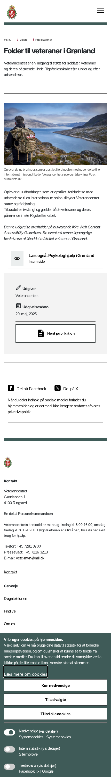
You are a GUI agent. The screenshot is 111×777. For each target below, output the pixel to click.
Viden (23, 39)
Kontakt (10, 571)
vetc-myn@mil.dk (30, 558)
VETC (7, 39)
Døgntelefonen (15, 598)
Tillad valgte (55, 699)
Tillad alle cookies (55, 714)
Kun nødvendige (56, 685)
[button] (48, 728)
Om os (9, 624)
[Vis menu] (100, 11)
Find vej (10, 611)
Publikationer (43, 39)
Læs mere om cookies (25, 674)
